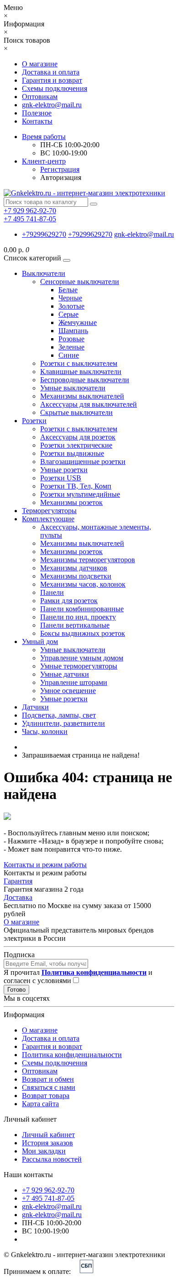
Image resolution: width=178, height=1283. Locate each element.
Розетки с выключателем (78, 363)
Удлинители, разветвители (63, 723)
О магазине (40, 64)
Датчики (35, 707)
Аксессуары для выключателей (88, 404)
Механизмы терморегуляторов (87, 560)
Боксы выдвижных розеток (82, 633)
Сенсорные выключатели (79, 281)
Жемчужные (77, 322)
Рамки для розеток (69, 600)
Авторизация (60, 177)
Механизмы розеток (71, 502)
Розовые (71, 339)
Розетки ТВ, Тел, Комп (75, 486)
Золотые (71, 306)
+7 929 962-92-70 (48, 1190)
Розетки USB (60, 478)
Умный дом (40, 641)
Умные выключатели (72, 388)
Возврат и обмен (48, 1079)
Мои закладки (44, 1151)
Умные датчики (64, 674)
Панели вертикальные (75, 625)
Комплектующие (48, 519)
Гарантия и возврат (52, 80)
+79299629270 (44, 234)
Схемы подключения (54, 88)
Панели (52, 592)
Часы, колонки (45, 731)
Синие (68, 355)
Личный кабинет (48, 1134)
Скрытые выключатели (76, 412)
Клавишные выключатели (80, 371)
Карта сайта (40, 1104)
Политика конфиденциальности (72, 1054)
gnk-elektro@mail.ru (52, 105)
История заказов (47, 1143)
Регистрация (59, 169)
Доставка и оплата (50, 72)
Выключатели (43, 273)
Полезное (37, 113)
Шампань (73, 330)
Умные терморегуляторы (78, 666)
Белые (68, 290)
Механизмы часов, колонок (83, 584)
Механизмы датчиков (73, 568)
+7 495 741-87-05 (48, 1198)
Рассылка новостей (52, 1159)
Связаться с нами (48, 1087)
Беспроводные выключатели (84, 380)
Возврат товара (45, 1095)
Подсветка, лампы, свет (59, 715)
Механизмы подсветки (75, 576)
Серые (68, 314)
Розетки (34, 420)
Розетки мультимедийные (80, 494)
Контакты (37, 121)
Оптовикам (40, 96)
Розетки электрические (76, 445)
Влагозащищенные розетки (83, 461)
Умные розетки (64, 470)
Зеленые (71, 347)
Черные (70, 298)
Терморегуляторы (49, 510)
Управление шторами (73, 682)
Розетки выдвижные (72, 453)
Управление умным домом (81, 658)
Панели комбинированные (82, 609)
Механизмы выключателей (82, 396)
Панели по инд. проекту (78, 617)
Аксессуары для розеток (77, 437)
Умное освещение (68, 690)
